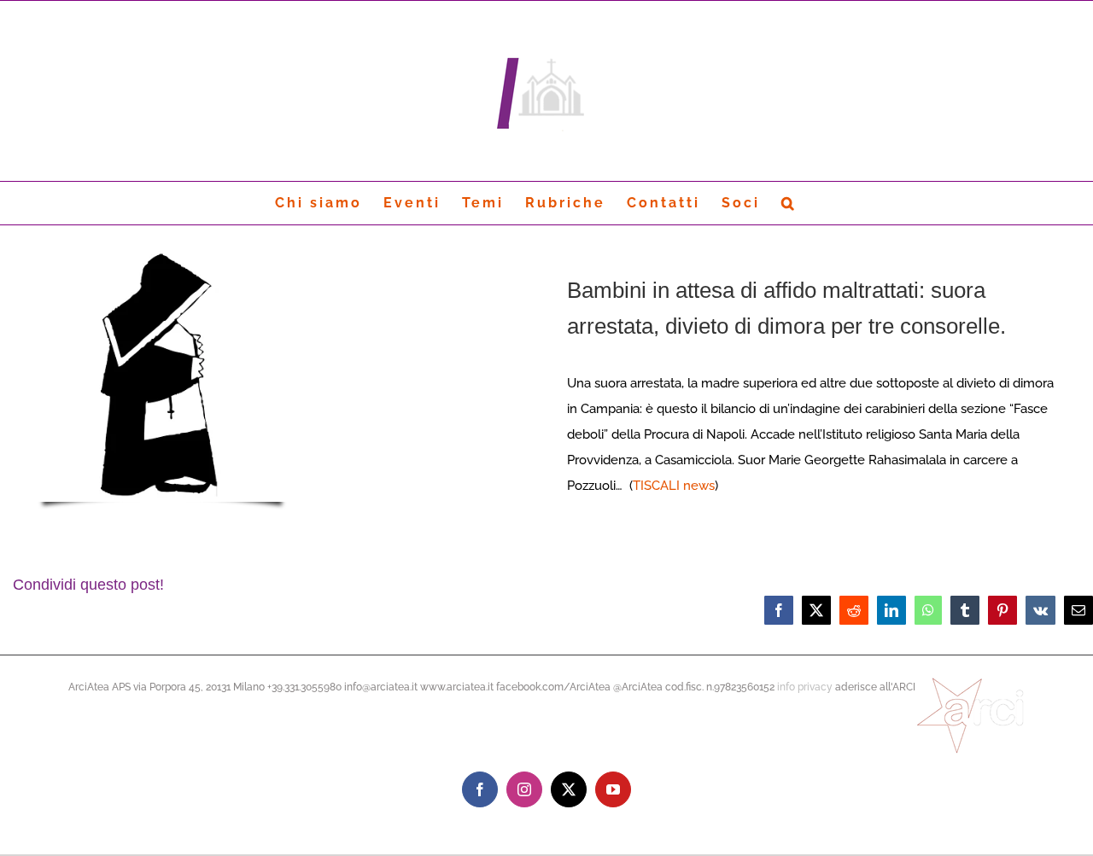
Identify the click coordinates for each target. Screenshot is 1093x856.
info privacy (805, 687)
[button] (789, 203)
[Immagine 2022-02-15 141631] (162, 251)
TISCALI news (674, 485)
